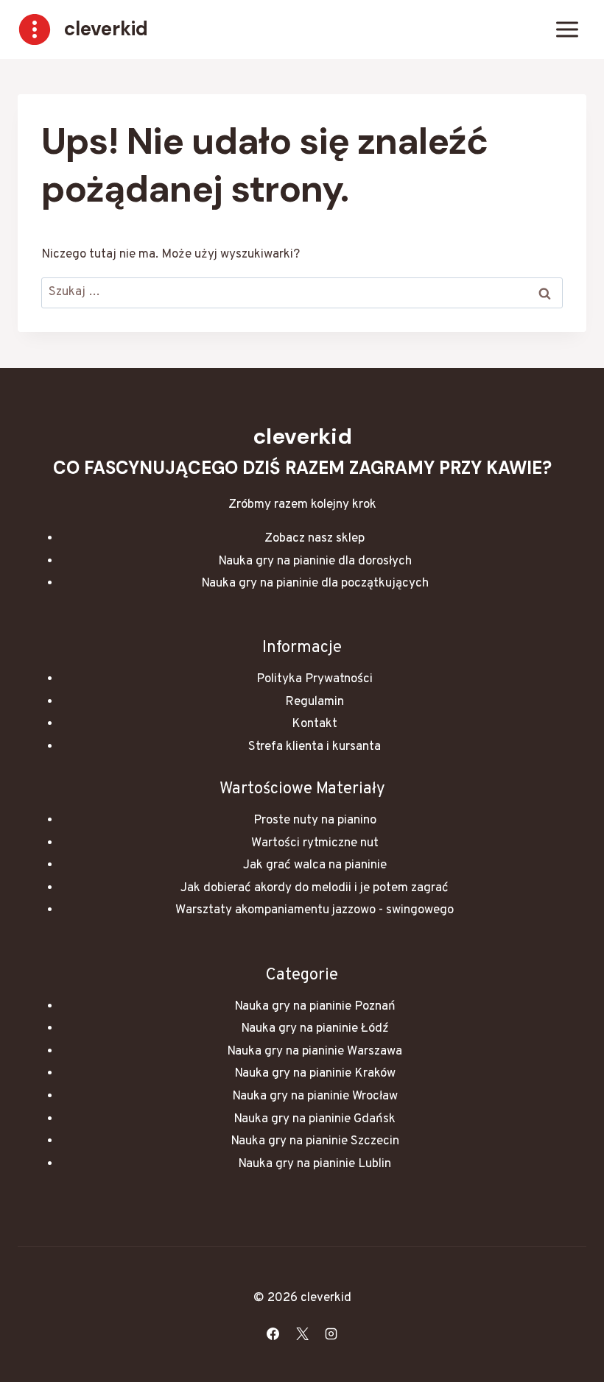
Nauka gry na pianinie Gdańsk (314, 1119)
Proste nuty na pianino (314, 820)
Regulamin (314, 702)
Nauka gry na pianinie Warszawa (314, 1051)
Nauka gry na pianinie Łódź (315, 1029)
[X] (302, 1333)
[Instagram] (330, 1333)
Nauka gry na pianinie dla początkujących (315, 583)
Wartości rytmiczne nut (315, 843)
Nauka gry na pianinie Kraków (315, 1074)
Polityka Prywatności (314, 679)
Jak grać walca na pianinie (315, 865)
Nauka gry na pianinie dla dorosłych (315, 561)
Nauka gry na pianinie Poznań (315, 1007)
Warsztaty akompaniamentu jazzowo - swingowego (314, 910)
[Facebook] (273, 1333)
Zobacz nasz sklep (314, 539)
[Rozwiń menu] (566, 29)
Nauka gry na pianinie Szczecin (315, 1141)
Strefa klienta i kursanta (314, 747)
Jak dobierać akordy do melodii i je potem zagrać (314, 888)
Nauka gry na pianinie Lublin (314, 1164)
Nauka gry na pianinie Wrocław (315, 1096)
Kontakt (314, 724)
